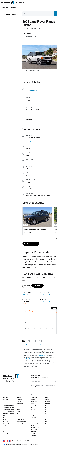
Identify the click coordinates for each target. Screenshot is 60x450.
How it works (20, 403)
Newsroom (47, 407)
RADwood (33, 435)
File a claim (5, 399)
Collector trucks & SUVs (8, 409)
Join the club (34, 397)
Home (46, 397)
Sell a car (19, 401)
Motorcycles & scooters (8, 413)
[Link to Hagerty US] (4, 440)
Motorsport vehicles (7, 415)
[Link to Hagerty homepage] (11, 376)
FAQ (46, 419)
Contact (47, 409)
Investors (47, 411)
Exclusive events (35, 409)
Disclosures (24, 444)
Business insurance (7, 421)
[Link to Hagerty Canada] (7, 440)
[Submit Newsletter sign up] (55, 382)
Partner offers (34, 405)
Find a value (4, 7)
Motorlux (33, 433)
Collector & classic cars (8, 407)
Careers (47, 405)
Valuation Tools (20, 2)
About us (47, 399)
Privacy (47, 421)
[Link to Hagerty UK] (10, 440)
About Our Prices (34, 351)
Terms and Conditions (39, 386)
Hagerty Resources (21, 421)
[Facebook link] (3, 380)
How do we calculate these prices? (33, 345)
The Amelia (33, 425)
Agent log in (5, 433)
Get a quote (5, 397)
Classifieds (19, 399)
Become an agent (7, 431)
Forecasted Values (42, 355)
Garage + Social (20, 419)
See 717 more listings (30, 243)
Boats (4, 417)
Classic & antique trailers (8, 411)
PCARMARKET (31, 90)
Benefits (33, 403)
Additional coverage (7, 425)
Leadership (47, 401)
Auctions (19, 397)
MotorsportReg (20, 423)
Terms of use (35, 444)
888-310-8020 (34, 417)
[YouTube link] (13, 380)
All (17, 413)
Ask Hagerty (34, 401)
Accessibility (18, 444)
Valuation (33, 399)
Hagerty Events (34, 423)
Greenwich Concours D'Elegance (36, 430)
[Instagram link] (10, 380)
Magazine (33, 407)
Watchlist (13, 7)
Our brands (47, 403)
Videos (18, 409)
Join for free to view (28, 294)
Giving (46, 413)
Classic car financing (7, 423)
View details (37, 285)
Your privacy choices (10, 444)
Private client (6, 419)
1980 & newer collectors (8, 405)
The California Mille (35, 427)
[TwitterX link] (7, 380)
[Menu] (57, 2)
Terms (46, 423)
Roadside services (35, 415)
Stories (18, 411)
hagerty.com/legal (30, 358)
